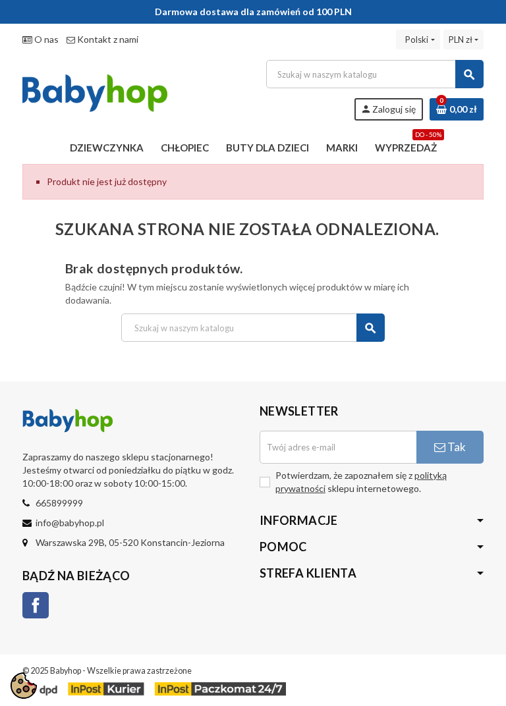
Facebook (35, 605)
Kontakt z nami (106, 39)
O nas (45, 39)
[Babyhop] (94, 89)
